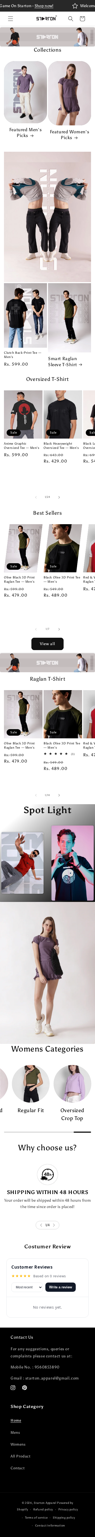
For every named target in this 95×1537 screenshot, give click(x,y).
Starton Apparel (45, 1503)
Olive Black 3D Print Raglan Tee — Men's (19, 579)
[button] (10, 18)
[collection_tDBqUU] (72, 1084)
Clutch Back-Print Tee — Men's (22, 355)
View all (47, 643)
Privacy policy (68, 1509)
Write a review (60, 1287)
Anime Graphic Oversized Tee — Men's (22, 446)
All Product (21, 1456)
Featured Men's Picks (25, 132)
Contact (18, 1468)
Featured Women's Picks (69, 134)
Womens (18, 1444)
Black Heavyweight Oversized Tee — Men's (61, 446)
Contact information (50, 1525)
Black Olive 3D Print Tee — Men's (62, 579)
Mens (15, 1432)
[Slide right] (59, 497)
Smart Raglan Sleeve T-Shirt (62, 361)
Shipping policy (64, 1517)
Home (16, 1420)
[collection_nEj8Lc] (31, 1084)
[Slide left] (36, 497)
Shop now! (44, 5)
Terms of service (36, 1517)
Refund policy (43, 1509)
